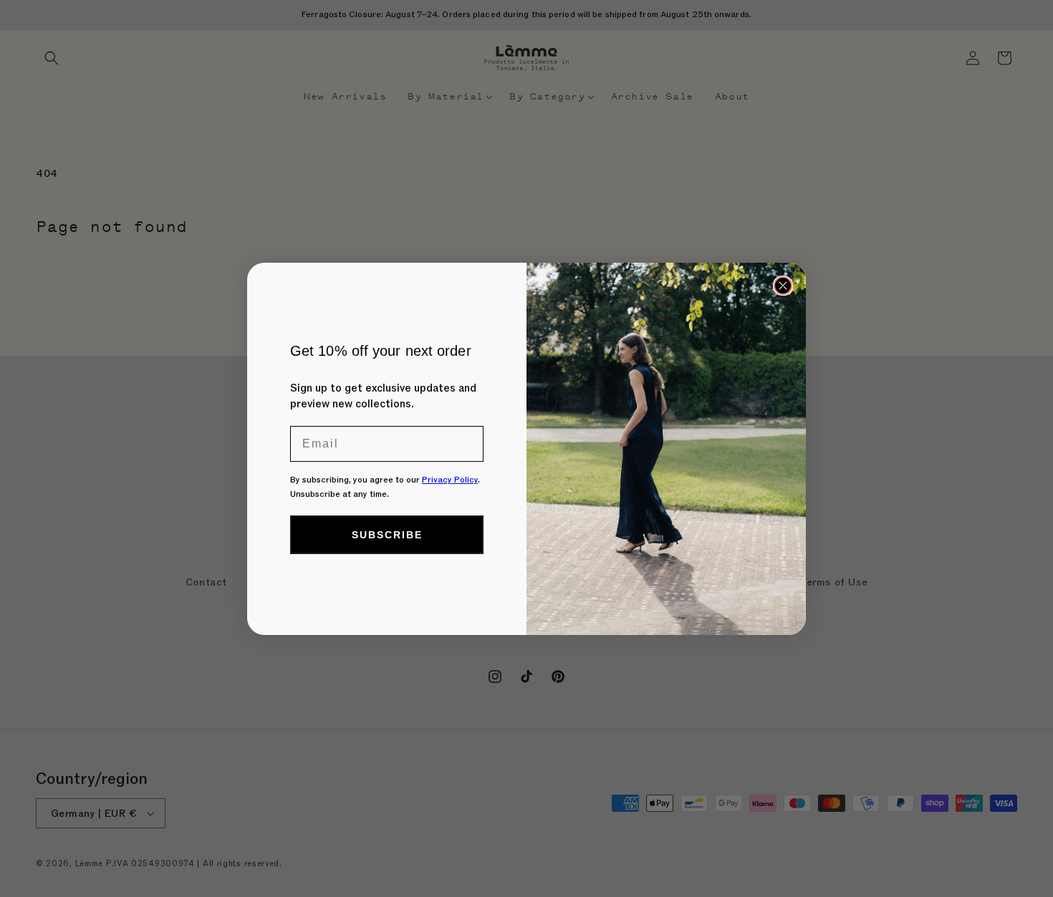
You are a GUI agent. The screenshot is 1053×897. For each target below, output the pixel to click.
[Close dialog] (783, 285)
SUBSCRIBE (387, 534)
